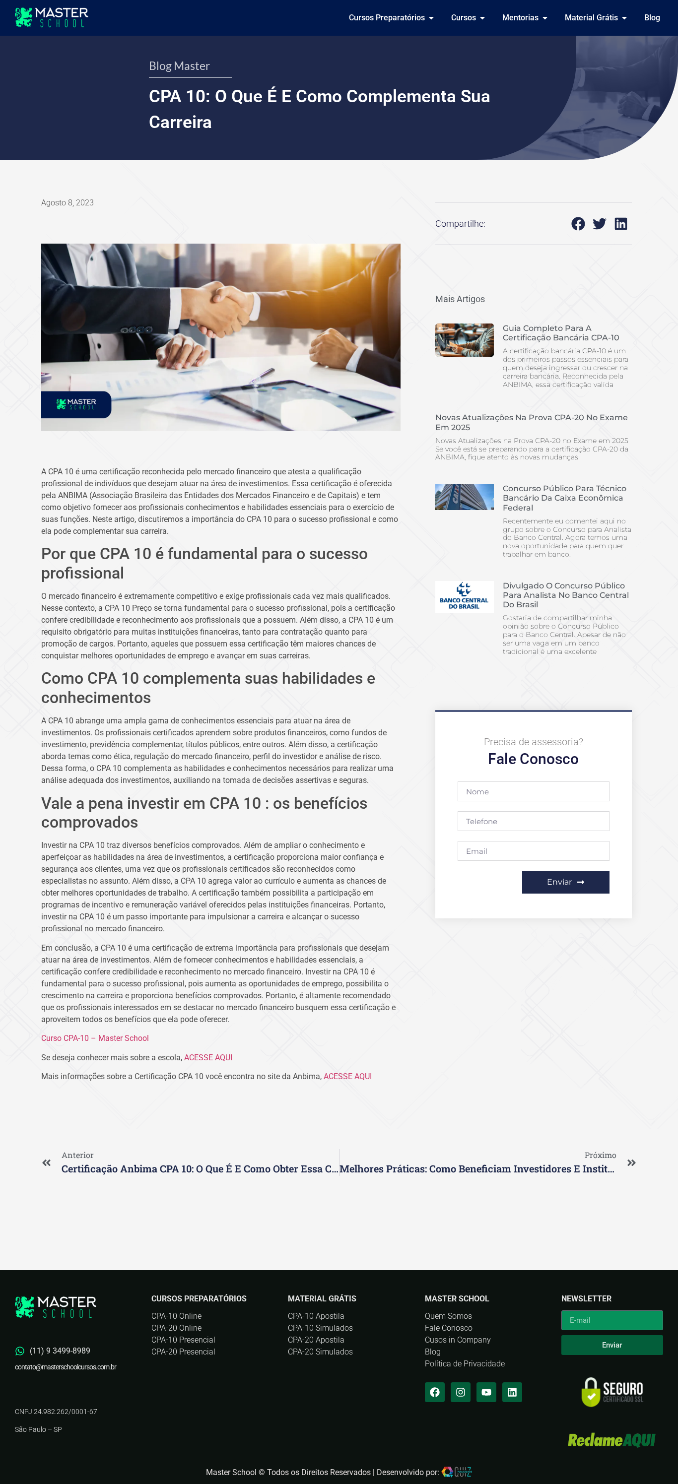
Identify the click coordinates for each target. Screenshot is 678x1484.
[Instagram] (461, 1392)
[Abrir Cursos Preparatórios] (431, 18)
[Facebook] (435, 1392)
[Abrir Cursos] (482, 18)
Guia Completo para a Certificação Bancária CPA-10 (561, 332)
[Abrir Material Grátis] (624, 18)
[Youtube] (486, 1392)
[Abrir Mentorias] (545, 18)
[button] (578, 223)
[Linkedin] (512, 1392)
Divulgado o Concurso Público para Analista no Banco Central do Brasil (566, 595)
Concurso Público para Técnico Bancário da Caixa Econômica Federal (564, 498)
